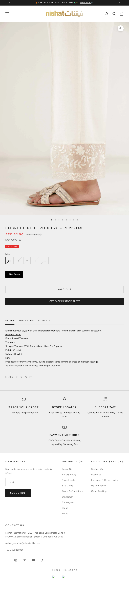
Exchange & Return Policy (104, 480)
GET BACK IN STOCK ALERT (64, 301)
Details (9, 320)
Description (26, 320)
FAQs (65, 513)
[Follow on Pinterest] (24, 560)
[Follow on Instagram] (15, 560)
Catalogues (68, 502)
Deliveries (96, 474)
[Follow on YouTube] (33, 560)
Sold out (64, 289)
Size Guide (14, 274)
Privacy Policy (69, 474)
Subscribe (18, 492)
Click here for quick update (24, 412)
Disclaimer (67, 497)
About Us (67, 469)
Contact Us (97, 469)
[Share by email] (31, 377)
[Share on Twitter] (21, 377)
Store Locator (69, 480)
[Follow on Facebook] (7, 560)
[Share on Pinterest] (26, 377)
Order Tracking (98, 491)
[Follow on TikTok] (42, 560)
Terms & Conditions (72, 491)
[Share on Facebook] (16, 377)
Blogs (65, 508)
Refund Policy (98, 485)
